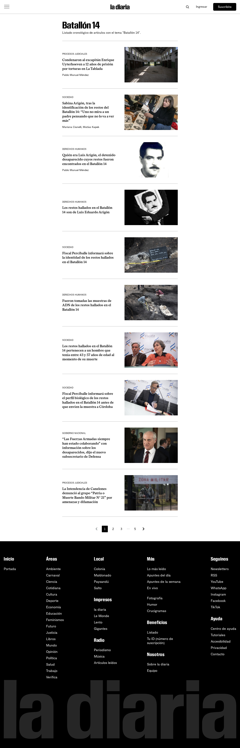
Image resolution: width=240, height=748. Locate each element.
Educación (54, 613)
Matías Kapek (91, 127)
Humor (152, 604)
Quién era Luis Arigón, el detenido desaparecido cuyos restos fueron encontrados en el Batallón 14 (88, 159)
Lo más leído (156, 569)
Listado (152, 632)
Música (99, 656)
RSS (214, 575)
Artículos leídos (105, 663)
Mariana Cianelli (71, 127)
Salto (98, 588)
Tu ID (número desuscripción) (160, 641)
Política (51, 658)
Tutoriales (218, 635)
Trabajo (51, 671)
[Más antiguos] (143, 529)
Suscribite (225, 7)
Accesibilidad (221, 641)
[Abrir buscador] (187, 6)
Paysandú (101, 582)
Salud (50, 664)
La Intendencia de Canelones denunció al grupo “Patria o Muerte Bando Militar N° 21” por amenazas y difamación (87, 495)
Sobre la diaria (158, 664)
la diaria (100, 610)
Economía (53, 607)
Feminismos (55, 620)
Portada (10, 569)
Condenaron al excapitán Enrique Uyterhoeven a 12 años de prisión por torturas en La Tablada (88, 64)
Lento (98, 622)
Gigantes (100, 629)
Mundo (51, 645)
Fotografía (155, 598)
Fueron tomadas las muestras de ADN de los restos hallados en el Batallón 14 (86, 305)
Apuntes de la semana (164, 582)
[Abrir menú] (7, 7)
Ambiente (53, 569)
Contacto (217, 654)
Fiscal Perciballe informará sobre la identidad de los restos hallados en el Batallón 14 (88, 257)
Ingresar (201, 6)
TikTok (215, 607)
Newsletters (220, 569)
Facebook (218, 601)
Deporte (52, 601)
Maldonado (102, 575)
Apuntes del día (159, 575)
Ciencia (51, 582)
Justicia (51, 633)
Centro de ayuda (223, 629)
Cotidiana (53, 588)
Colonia (99, 569)
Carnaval (53, 575)
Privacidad (219, 648)
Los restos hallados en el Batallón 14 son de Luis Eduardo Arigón (87, 210)
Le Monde (101, 616)
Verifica (51, 677)
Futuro (51, 626)
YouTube (217, 582)
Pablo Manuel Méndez (75, 75)
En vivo (152, 588)
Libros (51, 639)
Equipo (152, 671)
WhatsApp (218, 588)
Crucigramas (156, 611)
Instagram (218, 594)
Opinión (52, 652)
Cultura (51, 594)
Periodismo (102, 650)
